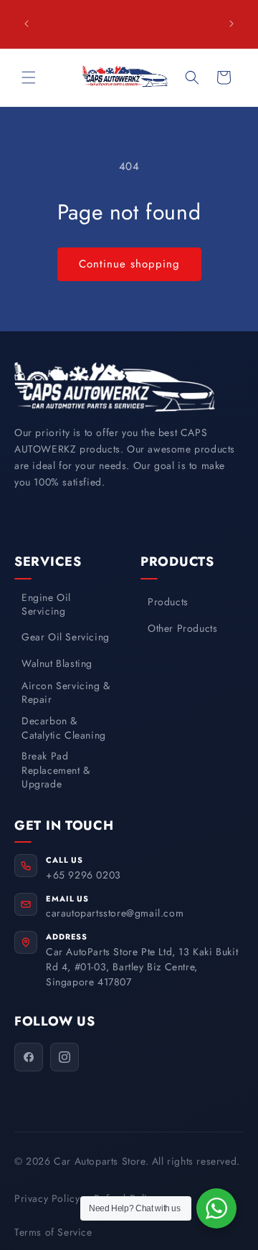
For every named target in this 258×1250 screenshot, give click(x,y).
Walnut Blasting (57, 664)
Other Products (182, 628)
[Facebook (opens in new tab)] (28, 1057)
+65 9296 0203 (83, 875)
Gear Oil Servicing (66, 637)
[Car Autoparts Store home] (114, 387)
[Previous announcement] (26, 23)
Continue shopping (129, 264)
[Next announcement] (231, 23)
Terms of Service (53, 1232)
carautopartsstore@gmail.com (114, 913)
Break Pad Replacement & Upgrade (56, 770)
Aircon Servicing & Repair (66, 693)
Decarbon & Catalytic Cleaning (64, 728)
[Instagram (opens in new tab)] (64, 1057)
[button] (28, 77)
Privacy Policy (47, 1198)
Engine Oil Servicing (46, 605)
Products (168, 602)
